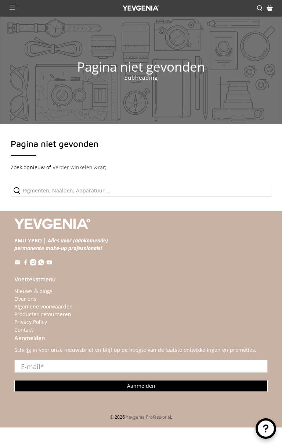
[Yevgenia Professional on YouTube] (49, 263)
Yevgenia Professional (148, 417)
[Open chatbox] (266, 428)
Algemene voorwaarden (43, 306)
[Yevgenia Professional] (141, 8)
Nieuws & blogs (33, 291)
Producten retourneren (42, 314)
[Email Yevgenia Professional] (17, 263)
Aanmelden (141, 385)
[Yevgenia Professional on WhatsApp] (41, 263)
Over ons (25, 298)
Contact (23, 329)
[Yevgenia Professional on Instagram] (33, 263)
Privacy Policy (30, 321)
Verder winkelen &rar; (79, 167)
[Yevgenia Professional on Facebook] (25, 263)
